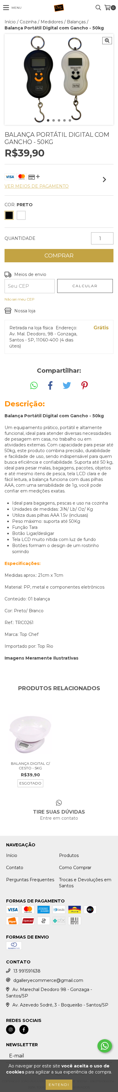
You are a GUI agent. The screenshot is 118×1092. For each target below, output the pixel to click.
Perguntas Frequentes (30, 879)
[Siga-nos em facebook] (23, 1029)
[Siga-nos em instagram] (10, 1029)
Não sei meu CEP (19, 299)
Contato (14, 867)
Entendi (59, 1084)
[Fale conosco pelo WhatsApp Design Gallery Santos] (104, 1046)
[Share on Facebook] (50, 386)
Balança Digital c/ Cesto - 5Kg (30, 765)
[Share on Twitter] (67, 386)
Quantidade (20, 238)
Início (10, 22)
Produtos (69, 855)
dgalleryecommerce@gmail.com (48, 980)
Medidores (52, 22)
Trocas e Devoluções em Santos (85, 883)
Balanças (76, 22)
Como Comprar (75, 867)
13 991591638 (27, 971)
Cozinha (28, 22)
